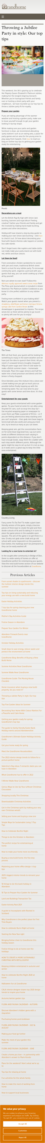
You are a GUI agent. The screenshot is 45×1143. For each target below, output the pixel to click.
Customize (22, 1131)
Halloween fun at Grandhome (14, 983)
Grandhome (36, 566)
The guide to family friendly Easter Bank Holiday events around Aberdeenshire (18, 729)
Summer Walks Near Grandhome (15, 672)
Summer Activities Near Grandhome (17, 666)
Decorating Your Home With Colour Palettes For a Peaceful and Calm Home (22, 712)
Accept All (22, 1124)
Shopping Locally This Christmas (15, 795)
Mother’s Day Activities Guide (14, 616)
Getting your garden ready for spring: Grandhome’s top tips (17, 720)
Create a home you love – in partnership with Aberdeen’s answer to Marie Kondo (21, 1056)
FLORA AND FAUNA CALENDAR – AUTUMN (20, 1004)
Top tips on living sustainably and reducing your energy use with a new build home (20, 594)
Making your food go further (13, 1034)
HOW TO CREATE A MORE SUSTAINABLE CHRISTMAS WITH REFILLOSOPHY (18, 959)
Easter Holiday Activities (12, 601)
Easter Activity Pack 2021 (12, 904)
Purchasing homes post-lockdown (16, 1019)
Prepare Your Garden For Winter (15, 628)
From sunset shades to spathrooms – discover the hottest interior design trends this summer (21, 584)
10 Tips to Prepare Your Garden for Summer (20, 892)
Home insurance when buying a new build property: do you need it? (19, 688)
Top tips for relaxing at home (14, 1072)
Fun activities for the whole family (16, 1078)
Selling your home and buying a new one (19, 816)
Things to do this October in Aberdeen (18, 837)
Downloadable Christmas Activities (16, 801)
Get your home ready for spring (15, 745)
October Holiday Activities (13, 643)
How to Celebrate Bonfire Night (15, 831)
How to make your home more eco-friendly (20, 852)
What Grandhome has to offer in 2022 (17, 775)
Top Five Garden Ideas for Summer (16, 704)
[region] (22, 1124)
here (28, 139)
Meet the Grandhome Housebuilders (17, 751)
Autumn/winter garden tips (13, 998)
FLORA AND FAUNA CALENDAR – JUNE (18, 1048)
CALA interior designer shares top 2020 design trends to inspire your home (21, 991)
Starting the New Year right (13, 934)
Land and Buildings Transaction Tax (16, 898)
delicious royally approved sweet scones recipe (20, 283)
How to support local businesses (15, 1093)
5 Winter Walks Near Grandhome (15, 781)
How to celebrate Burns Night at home (18, 928)
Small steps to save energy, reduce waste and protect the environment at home (20, 650)
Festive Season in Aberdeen (13, 622)
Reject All (22, 1137)
